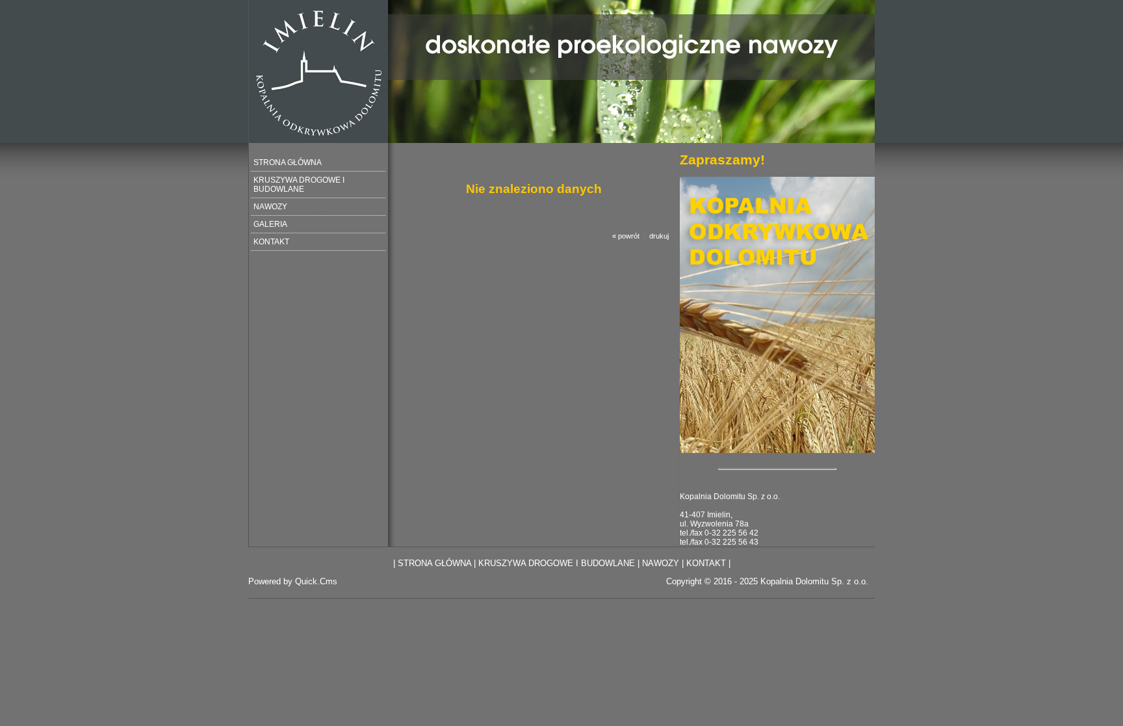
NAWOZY (270, 206)
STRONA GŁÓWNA (287, 162)
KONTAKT (271, 241)
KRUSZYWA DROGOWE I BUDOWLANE (298, 184)
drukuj (659, 236)
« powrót (625, 236)
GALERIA (270, 224)
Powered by (292, 581)
